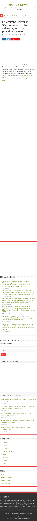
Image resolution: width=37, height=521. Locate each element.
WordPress (15, 513)
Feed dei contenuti (6, 477)
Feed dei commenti (6, 480)
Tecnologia (6, 457)
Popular (10, 395)
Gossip (5, 445)
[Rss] (18, 516)
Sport (23, 34)
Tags (25, 395)
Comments (18, 395)
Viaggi (5, 460)
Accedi (3, 474)
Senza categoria (7, 451)
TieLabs (29, 513)
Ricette (5, 448)
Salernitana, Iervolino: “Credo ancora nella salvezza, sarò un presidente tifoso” (17, 78)
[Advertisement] (18, 53)
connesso (31, 342)
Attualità (5, 442)
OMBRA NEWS (18, 5)
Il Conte (5, 34)
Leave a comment (8, 35)
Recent (4, 395)
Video (4, 463)
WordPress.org (5, 483)
